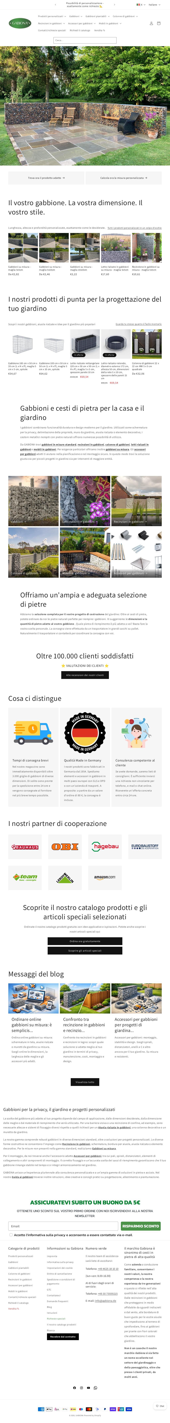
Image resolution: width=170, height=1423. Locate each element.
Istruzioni (52, 1312)
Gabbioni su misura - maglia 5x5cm (19, 268)
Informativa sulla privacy (60, 1262)
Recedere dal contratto (63, 1336)
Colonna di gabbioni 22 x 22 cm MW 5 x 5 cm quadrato (145, 366)
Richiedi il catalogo (18, 1302)
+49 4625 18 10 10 (108, 1269)
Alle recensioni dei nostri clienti (85, 675)
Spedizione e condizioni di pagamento (61, 1281)
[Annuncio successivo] (114, 4)
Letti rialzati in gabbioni (78, 521)
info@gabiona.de (105, 1301)
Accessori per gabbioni (129, 573)
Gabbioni (17, 521)
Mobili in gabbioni (74, 573)
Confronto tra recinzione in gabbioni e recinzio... (84, 1024)
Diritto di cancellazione (59, 1273)
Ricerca (51, 1330)
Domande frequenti (57, 1301)
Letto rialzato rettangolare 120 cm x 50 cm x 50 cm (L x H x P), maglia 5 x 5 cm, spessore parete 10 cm (84, 368)
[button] (52, 16)
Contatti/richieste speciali (22, 1297)
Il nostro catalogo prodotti (61, 1324)
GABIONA (80, 1415)
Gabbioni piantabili (18, 1267)
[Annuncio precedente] (55, 4)
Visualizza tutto (85, 1082)
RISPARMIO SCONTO (141, 1226)
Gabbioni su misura (104, 1148)
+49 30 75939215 (108, 1293)
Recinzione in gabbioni (76, 1144)
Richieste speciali (56, 1318)
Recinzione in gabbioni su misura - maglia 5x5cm (146, 268)
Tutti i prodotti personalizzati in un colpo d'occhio (135, 227)
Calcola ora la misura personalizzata (122, 178)
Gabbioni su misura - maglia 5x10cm (50, 268)
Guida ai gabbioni (22, 1177)
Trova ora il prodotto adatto (44, 178)
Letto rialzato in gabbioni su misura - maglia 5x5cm (115, 268)
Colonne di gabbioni (24, 573)
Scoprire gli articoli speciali (85, 950)
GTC (49, 1289)
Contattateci (53, 1295)
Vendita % (13, 1308)
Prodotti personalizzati (20, 1256)
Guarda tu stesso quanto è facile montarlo (139, 323)
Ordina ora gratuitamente (85, 941)
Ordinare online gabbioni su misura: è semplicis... (32, 1024)
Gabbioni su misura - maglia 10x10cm (81, 268)
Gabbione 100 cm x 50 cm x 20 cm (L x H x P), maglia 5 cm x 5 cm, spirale (22, 366)
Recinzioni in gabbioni (129, 521)
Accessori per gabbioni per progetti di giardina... (136, 1024)
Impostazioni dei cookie (60, 1267)
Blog (49, 1307)
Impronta (52, 1256)
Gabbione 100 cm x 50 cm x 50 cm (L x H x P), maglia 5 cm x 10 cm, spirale (53, 366)
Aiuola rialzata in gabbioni (114, 1127)
